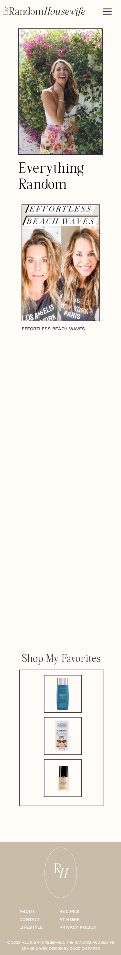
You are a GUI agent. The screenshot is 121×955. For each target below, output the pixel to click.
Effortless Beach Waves (53, 328)
